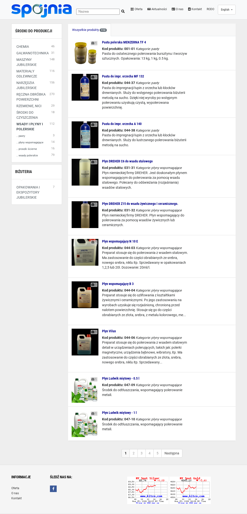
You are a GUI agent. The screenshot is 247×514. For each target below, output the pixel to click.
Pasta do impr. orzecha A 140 (122, 124)
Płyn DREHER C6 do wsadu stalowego (127, 161)
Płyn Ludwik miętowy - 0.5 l (120, 378)
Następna (172, 453)
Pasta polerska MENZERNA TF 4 (124, 42)
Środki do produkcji (33, 31)
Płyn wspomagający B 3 (118, 284)
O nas (179, 9)
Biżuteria (23, 171)
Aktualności (159, 9)
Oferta (138, 9)
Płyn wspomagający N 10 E (120, 241)
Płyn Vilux (109, 331)
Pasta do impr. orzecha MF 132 (123, 76)
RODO (210, 9)
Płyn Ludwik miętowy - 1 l (119, 413)
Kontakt (196, 9)
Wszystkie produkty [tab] (88, 30)
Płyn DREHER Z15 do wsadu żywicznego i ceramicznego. (140, 204)
